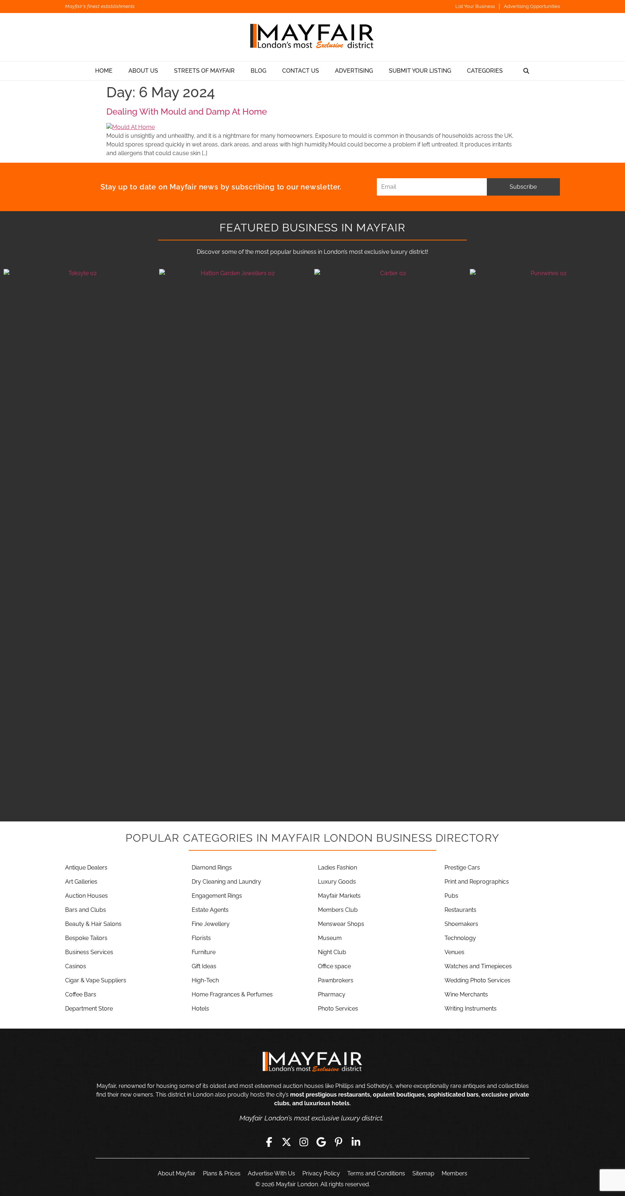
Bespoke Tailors (86, 938)
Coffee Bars (80, 994)
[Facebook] (269, 1142)
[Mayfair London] (312, 37)
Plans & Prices (222, 1173)
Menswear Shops (341, 924)
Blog (258, 70)
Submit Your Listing (420, 70)
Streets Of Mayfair (204, 70)
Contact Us (300, 70)
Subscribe (523, 186)
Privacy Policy (321, 1173)
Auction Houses (86, 895)
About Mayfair (177, 1173)
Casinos (75, 966)
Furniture (204, 952)
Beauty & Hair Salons (93, 924)
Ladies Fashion (337, 867)
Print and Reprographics (477, 881)
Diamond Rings (212, 867)
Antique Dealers (86, 867)
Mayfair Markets (339, 895)
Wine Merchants (466, 994)
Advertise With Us (271, 1173)
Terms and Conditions (376, 1173)
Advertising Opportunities (532, 6)
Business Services (89, 952)
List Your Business (475, 6)
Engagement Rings (217, 895)
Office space (334, 966)
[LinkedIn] (356, 1142)
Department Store (89, 1008)
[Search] (526, 71)
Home (103, 70)
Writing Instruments (471, 1008)
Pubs (451, 895)
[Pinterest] (338, 1142)
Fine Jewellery (211, 924)
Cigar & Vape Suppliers (95, 980)
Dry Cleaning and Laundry (226, 881)
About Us (143, 70)
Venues (454, 952)
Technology (460, 938)
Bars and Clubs (85, 909)
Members (454, 1173)
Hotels (200, 1008)
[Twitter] (286, 1142)
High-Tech (205, 980)
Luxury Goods (337, 881)
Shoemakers (461, 924)
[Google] (321, 1142)
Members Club (338, 909)
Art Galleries (81, 881)
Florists (201, 938)
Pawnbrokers (335, 980)
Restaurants (460, 909)
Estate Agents (210, 909)
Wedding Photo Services (477, 980)
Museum (330, 938)
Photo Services (338, 1008)
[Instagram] (304, 1142)
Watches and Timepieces (478, 966)
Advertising (354, 70)
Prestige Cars (462, 867)
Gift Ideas (204, 966)
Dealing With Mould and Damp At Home (186, 112)
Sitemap (423, 1173)
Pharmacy (331, 994)
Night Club (332, 952)
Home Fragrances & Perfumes (232, 994)
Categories (485, 70)
